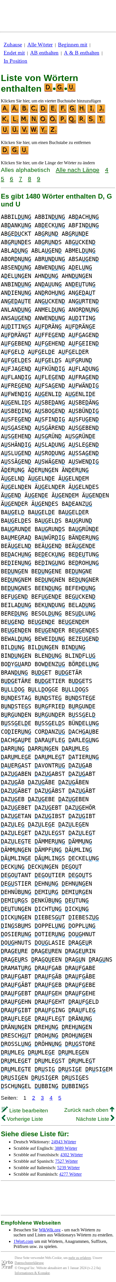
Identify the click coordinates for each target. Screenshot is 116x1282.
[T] (101, 122)
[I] (92, 111)
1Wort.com (23, 1241)
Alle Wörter (40, 45)
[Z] (53, 133)
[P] (63, 122)
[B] (25, 111)
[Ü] (15, 133)
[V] (25, 133)
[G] (72, 111)
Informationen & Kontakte (32, 1273)
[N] (34, 122)
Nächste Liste (93, 1119)
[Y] (44, 133)
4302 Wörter (71, 1154)
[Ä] (15, 111)
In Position (15, 61)
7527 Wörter (66, 1161)
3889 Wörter (66, 1148)
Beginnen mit (72, 45)
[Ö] (53, 122)
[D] (44, 111)
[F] (63, 111)
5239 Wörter (68, 1167)
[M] (25, 122)
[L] (15, 122)
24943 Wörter (63, 1141)
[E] (53, 111)
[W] (34, 133)
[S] (92, 122)
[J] (101, 111)
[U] (5, 133)
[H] (82, 111)
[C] (34, 111)
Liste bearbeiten (28, 1110)
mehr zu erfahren (79, 1258)
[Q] (72, 122)
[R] (82, 122)
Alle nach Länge (77, 170)
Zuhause (13, 45)
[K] (5, 122)
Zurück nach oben (87, 1110)
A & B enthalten (81, 53)
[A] (5, 111)
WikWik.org (50, 1229)
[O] (44, 122)
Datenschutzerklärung (29, 1263)
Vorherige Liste (24, 1119)
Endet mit (14, 53)
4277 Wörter (70, 1174)
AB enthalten (44, 53)
